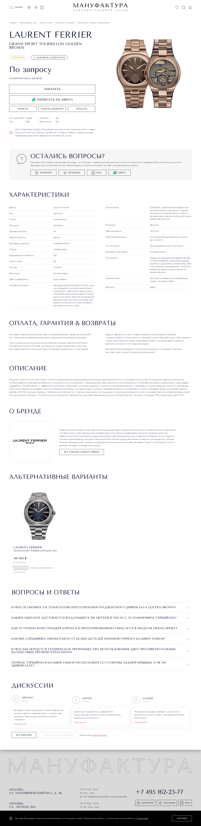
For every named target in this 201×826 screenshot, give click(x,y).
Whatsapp (46, 172)
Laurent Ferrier (61, 207)
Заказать (52, 89)
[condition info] (22, 118)
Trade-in (23, 109)
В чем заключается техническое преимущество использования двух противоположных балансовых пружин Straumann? (94, 650)
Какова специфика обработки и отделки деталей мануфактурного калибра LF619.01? (88, 638)
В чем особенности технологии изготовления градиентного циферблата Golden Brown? (94, 607)
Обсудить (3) (20, 724)
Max (99, 172)
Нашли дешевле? (52, 109)
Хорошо (182, 818)
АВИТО (122, 172)
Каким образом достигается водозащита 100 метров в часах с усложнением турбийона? (94, 617)
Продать (81, 109)
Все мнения (24, 735)
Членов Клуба (99, 735)
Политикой (142, 818)
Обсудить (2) (80, 722)
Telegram (74, 172)
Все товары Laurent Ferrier (81, 452)
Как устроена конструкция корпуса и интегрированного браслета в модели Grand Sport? (94, 628)
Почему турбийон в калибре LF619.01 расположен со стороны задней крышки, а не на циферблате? (89, 664)
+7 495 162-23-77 (159, 792)
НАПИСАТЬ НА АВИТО (55, 99)
